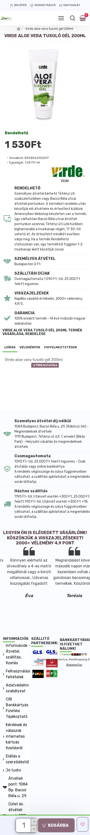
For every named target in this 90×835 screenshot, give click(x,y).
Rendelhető (16, 133)
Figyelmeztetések (60, 347)
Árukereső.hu (74, 664)
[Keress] (72, 18)
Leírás (10, 347)
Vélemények (29, 347)
